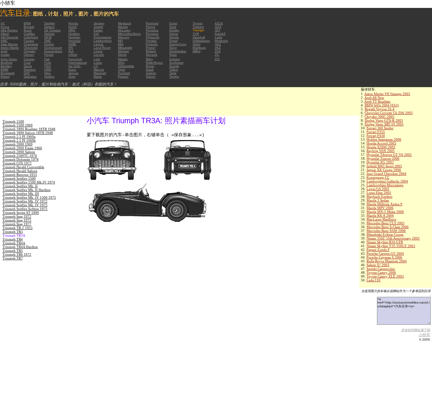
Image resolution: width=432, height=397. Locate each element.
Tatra (172, 73)
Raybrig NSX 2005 (381, 151)
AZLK (219, 23)
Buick (28, 30)
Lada (218, 37)
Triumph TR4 (13, 239)
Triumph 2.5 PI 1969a (19, 136)
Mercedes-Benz (129, 33)
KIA (96, 33)
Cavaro (29, 40)
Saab (150, 69)
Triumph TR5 (13, 251)
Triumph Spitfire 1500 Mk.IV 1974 (29, 182)
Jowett (98, 27)
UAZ (218, 44)
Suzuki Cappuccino (381, 269)
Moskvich (221, 40)
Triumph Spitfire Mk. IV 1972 (25, 201)
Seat (172, 27)
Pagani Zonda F (378, 250)
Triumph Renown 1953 (20, 174)
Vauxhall (199, 37)
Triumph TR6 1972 (17, 254)
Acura (5, 27)
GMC (48, 69)
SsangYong (177, 44)
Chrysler (29, 51)
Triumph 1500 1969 (18, 125)
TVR (196, 33)
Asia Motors (9, 44)
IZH (217, 30)
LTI (96, 66)
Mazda (123, 27)
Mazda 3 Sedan (378, 200)
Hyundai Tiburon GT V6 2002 (389, 155)
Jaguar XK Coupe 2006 (384, 170)
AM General (9, 37)
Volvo (197, 44)
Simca (173, 33)
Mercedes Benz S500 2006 (386, 231)
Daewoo (30, 69)
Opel (121, 69)
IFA (70, 47)
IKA (71, 51)
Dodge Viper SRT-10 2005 (384, 124)
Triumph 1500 (13, 121)
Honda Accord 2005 (381, 143)
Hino (47, 73)
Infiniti (72, 54)
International (77, 62)
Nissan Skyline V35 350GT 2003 (391, 246)
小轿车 (424, 335)
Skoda (174, 37)
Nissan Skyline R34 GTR (385, 242)
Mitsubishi (125, 47)
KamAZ (220, 33)
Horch (72, 27)
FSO (47, 66)
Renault (151, 54)
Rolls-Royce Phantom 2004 (387, 261)
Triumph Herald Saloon (20, 171)
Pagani (123, 76)
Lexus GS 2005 (378, 189)
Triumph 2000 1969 (18, 144)
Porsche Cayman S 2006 (384, 257)
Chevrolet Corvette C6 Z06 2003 (389, 113)
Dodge (49, 44)
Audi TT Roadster (377, 101)
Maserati (100, 73)
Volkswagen (201, 40)
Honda (73, 23)
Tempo (174, 76)
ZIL (217, 54)
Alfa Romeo (9, 30)
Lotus (98, 62)
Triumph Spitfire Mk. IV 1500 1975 (29, 197)
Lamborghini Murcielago (385, 185)
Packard (124, 73)
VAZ (218, 47)
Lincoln (99, 54)
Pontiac (151, 40)
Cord (27, 62)
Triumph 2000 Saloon (19, 152)
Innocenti (75, 59)
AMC (4, 40)
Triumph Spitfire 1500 (19, 178)
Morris (122, 54)
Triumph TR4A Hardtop (20, 247)
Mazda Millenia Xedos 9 (384, 204)
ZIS (217, 59)
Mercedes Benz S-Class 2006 (388, 227)
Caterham (31, 37)
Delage (49, 33)
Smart (173, 40)
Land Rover (102, 47)
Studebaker (177, 51)
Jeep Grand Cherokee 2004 (386, 174)
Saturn (151, 76)
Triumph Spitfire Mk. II (20, 186)
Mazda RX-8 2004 (380, 215)
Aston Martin (10, 47)
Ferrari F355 (376, 132)
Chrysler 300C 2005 (379, 116)
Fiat (47, 59)
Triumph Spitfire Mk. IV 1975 (25, 205)
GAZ (218, 27)
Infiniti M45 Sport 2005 (384, 166)
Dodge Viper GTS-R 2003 (384, 120)
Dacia (28, 66)
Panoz (150, 27)
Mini (121, 44)
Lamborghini (103, 40)
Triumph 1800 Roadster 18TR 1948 (29, 129)
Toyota (197, 23)
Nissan (123, 59)
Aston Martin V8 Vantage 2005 (387, 94)
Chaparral (31, 44)
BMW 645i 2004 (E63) (382, 105)
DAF (27, 73)
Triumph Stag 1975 (17, 220)
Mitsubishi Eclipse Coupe (385, 234)
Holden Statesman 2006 (384, 139)
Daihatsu (30, 76)
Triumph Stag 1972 (17, 216)
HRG (71, 30)
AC (3, 23)
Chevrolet (31, 47)
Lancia (98, 44)
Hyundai (74, 40)
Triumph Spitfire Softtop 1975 (25, 209)
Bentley (6, 66)
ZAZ (218, 51)
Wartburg (199, 47)
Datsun (49, 27)
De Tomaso (52, 30)
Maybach (124, 23)
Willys (197, 51)
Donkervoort (53, 47)
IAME (72, 44)
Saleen (151, 73)
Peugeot (152, 33)
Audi (4, 51)
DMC (47, 40)
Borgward (8, 73)
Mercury (123, 37)
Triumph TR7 (13, 258)
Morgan (123, 51)
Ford (47, 62)
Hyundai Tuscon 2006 (383, 158)
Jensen (99, 23)
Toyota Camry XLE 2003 (385, 276)
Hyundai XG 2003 (380, 162)
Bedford (6, 62)
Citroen (29, 54)
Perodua (152, 30)
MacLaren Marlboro (381, 219)
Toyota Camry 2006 (381, 272)
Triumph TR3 (13, 232)
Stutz (173, 54)
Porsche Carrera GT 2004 (385, 253)
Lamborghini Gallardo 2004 (387, 181)
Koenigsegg (102, 37)
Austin (5, 54)
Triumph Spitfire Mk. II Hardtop (27, 190)
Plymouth (152, 37)
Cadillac (29, 33)
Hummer (74, 37)
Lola (97, 59)
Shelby (174, 30)
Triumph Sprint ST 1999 (21, 213)
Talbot (173, 69)
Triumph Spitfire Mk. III (21, 193)
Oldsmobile (126, 66)
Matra (98, 76)
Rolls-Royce (154, 62)
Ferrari (48, 54)
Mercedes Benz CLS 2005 (385, 223)
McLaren (124, 30)
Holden (49, 76)
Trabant (198, 27)
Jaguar (73, 73)
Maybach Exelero (379, 196)
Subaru (174, 59)
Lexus (98, 51)
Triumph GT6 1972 (17, 163)
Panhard (152, 23)
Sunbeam (176, 62)
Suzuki (174, 66)
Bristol (5, 76)
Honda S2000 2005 (381, 147)
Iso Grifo (74, 66)
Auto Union (9, 59)
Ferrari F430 (376, 136)
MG (120, 40)
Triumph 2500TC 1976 (20, 155)
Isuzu (72, 69)
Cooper (29, 59)
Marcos (99, 69)
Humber (74, 33)
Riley (149, 59)
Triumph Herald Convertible (23, 167)
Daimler (49, 23)
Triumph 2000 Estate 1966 (22, 148)
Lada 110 (373, 280)
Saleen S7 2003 (378, 265)
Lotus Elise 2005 (379, 193)
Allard (5, 33)
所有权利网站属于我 (415, 330)
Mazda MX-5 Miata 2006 (385, 212)
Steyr (173, 47)
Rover (150, 66)
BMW (4, 69)
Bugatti (29, 27)
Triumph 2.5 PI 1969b (19, 140)
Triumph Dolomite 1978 (21, 159)
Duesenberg (53, 51)
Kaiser (98, 30)
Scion (173, 23)
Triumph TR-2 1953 (18, 228)
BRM (27, 23)
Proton (151, 47)
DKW (48, 37)
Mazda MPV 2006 (380, 208)
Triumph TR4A (14, 243)
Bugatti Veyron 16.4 (379, 109)
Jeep (72, 76)
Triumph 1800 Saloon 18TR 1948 (28, 133)
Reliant (151, 51)
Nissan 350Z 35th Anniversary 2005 (393, 238)
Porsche (152, 44)
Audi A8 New (374, 97)
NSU (121, 62)
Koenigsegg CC (378, 177)
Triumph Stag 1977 (17, 224)
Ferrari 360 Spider (380, 128)
